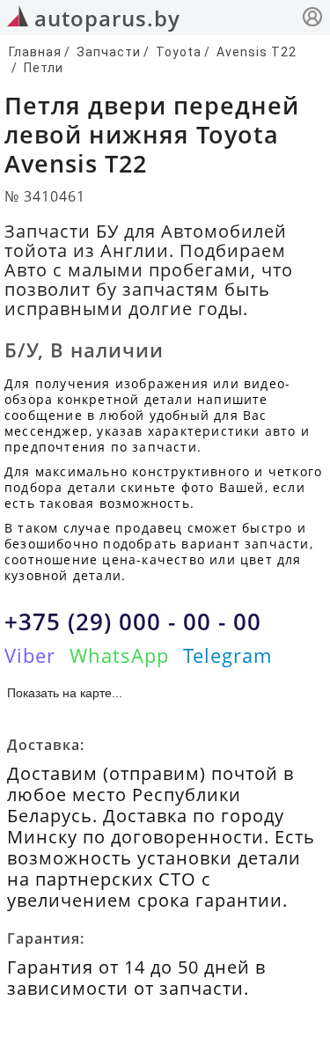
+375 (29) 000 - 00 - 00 (132, 621)
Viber (29, 655)
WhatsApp (119, 655)
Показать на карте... (64, 693)
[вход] (312, 19)
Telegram (227, 655)
